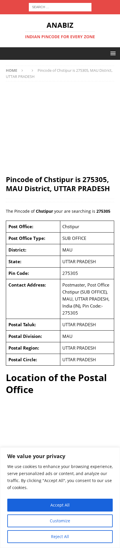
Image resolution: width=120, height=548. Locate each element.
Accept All (60, 505)
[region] (60, 497)
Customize (60, 520)
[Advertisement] (60, 128)
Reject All (60, 536)
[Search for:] (60, 6)
